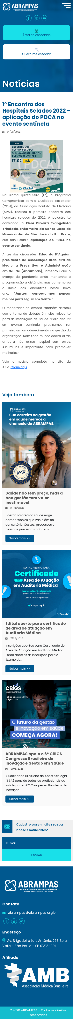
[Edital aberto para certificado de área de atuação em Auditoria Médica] (36, 583)
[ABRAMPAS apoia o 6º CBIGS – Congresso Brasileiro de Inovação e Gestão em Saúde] (36, 714)
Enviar (36, 855)
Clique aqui (19, 367)
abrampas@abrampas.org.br (32, 912)
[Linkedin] (44, 18)
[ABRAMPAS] (20, 7)
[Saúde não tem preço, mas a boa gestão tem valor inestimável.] (36, 444)
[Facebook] (29, 18)
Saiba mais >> (19, 538)
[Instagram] (37, 18)
